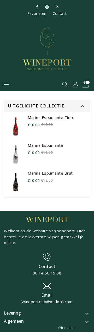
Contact (60, 13)
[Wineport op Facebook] (37, 6)
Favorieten (36, 13)
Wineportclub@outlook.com (46, 301)
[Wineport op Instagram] (47, 6)
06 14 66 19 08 (47, 273)
